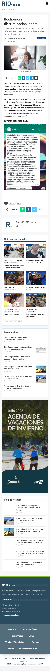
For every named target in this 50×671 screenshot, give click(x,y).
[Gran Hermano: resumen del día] (14, 278)
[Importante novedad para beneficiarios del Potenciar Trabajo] (14, 300)
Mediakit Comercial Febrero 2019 (22, 648)
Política (8, 245)
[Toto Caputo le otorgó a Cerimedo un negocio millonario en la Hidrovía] (41, 350)
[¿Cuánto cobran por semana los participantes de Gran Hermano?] (36, 300)
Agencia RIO (38, 664)
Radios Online (17, 636)
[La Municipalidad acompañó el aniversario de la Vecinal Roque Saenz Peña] (41, 340)
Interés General (32, 272)
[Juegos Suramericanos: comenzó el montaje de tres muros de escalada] (9, 554)
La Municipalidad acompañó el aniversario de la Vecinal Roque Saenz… (28, 508)
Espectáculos (10, 272)
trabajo (19, 203)
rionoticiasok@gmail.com (10, 615)
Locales (30, 245)
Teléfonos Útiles (29, 630)
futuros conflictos (37, 108)
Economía (8, 294)
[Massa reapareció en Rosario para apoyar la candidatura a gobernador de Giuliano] (41, 388)
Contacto (36, 642)
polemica (12, 203)
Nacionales (41, 38)
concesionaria (34, 83)
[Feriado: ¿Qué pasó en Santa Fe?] (36, 278)
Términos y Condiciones (15, 642)
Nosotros (12, 630)
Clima (31, 636)
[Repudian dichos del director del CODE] (36, 251)
